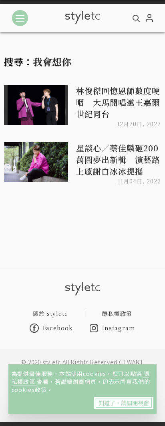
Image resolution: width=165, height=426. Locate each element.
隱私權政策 (117, 313)
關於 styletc (50, 313)
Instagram (118, 328)
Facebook (58, 328)
